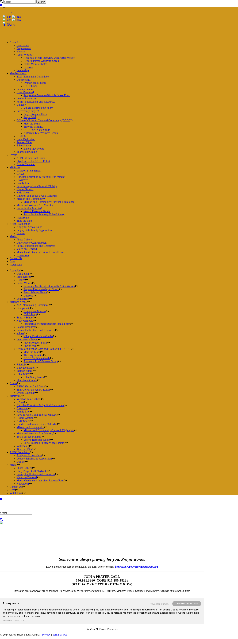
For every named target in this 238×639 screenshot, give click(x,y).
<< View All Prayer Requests (101, 629)
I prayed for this (187, 603)
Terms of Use (59, 634)
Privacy (46, 634)
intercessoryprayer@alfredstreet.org (136, 566)
